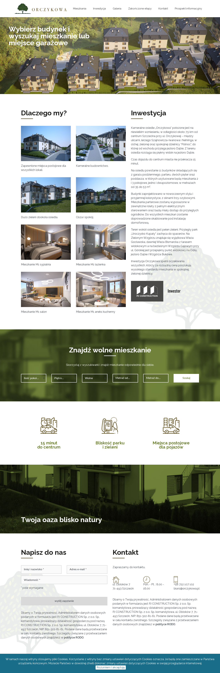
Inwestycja (99, 8)
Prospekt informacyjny (188, 8)
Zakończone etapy (140, 8)
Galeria (117, 8)
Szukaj (186, 378)
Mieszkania (79, 8)
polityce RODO (74, 637)
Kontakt (163, 8)
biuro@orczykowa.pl (187, 588)
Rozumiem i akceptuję (111, 667)
